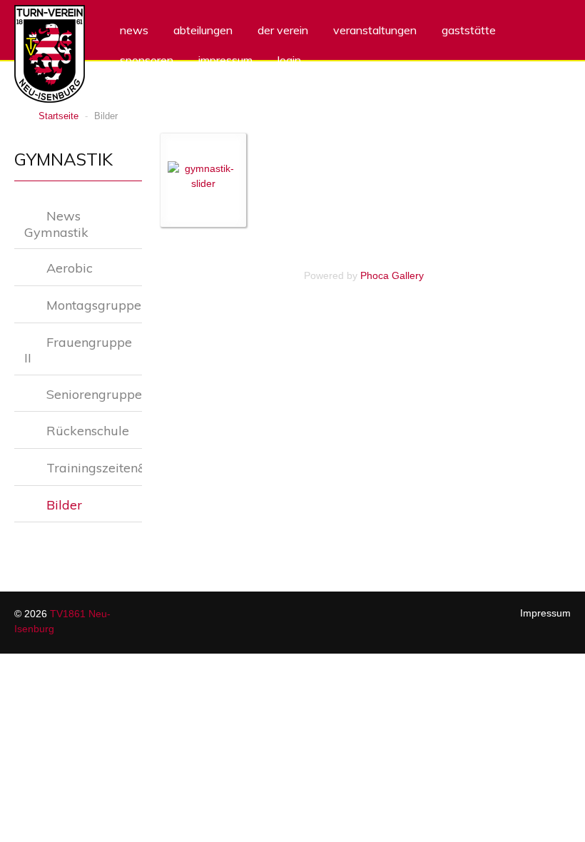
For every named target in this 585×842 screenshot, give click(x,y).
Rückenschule (87, 430)
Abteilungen (203, 30)
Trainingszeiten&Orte (94, 468)
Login (289, 60)
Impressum (225, 60)
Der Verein (283, 30)
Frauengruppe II (78, 350)
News (134, 30)
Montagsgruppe (93, 305)
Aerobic (69, 268)
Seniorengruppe (94, 394)
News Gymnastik (56, 224)
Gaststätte (469, 30)
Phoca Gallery (392, 275)
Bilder (64, 505)
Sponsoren (146, 60)
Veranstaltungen (375, 30)
